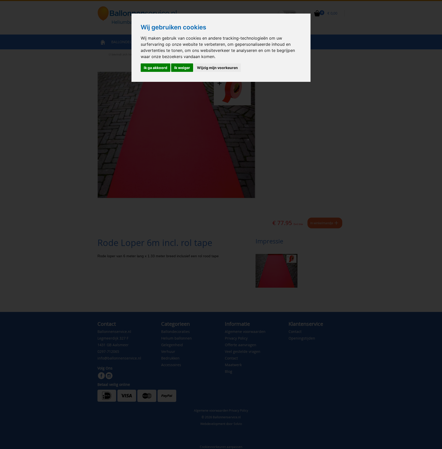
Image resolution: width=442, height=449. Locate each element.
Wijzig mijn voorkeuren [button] (217, 67)
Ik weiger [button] (182, 67)
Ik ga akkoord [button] (155, 67)
